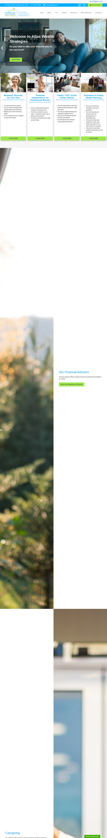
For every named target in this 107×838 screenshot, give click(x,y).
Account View (96, 5)
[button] (41, 12)
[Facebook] (84, 5)
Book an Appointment (92, 836)
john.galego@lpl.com (52, 5)
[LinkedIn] (80, 5)
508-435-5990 (37, 5)
